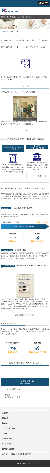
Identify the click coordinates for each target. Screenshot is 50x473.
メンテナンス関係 (8, 428)
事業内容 (5, 418)
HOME (3, 32)
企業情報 (5, 413)
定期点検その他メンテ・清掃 (12, 396)
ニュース (5, 433)
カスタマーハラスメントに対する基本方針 (17, 454)
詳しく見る (25, 86)
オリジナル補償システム (14, 389)
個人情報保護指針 (8, 449)
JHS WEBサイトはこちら (25, 315)
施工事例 (5, 423)
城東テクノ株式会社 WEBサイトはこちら (25, 363)
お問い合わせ (7, 438)
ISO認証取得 (6, 444)
